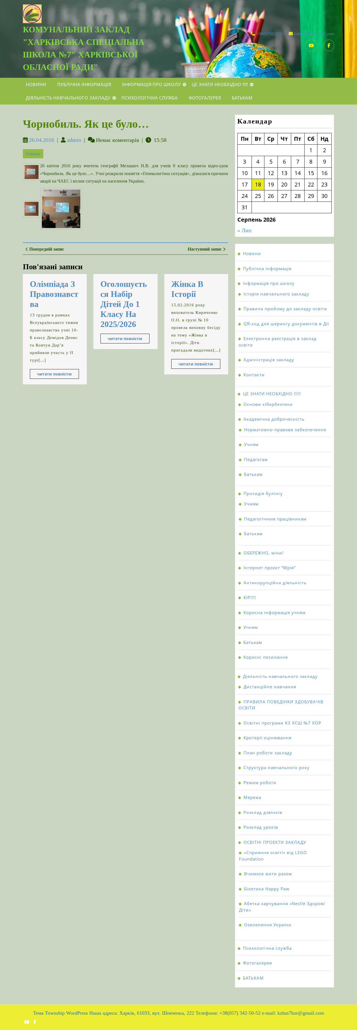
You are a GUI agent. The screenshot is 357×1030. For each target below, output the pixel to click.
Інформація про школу (151, 84)
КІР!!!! (249, 597)
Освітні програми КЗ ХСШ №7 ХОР (282, 723)
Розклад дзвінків (262, 812)
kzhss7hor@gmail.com (314, 33)
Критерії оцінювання (267, 737)
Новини (36, 84)
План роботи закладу (267, 752)
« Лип (244, 230)
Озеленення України (267, 924)
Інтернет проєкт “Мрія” (269, 567)
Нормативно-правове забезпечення (285, 429)
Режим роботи (259, 782)
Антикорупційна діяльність (275, 582)
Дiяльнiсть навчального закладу (68, 98)
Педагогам (256, 459)
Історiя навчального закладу (276, 294)
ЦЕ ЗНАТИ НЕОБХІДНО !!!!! (220, 84)
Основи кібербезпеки (268, 404)
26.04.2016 (41, 140)
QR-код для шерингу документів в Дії (286, 323)
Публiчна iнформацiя (84, 84)
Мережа (252, 797)
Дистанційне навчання (269, 686)
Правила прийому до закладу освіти (285, 308)
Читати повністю (58, 375)
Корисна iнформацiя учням (274, 612)
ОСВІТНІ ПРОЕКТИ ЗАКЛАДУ (274, 842)
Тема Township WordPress (60, 1013)
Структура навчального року (276, 767)
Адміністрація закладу (268, 359)
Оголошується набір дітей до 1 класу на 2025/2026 (123, 304)
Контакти (254, 374)
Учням (251, 444)
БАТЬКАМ (242, 98)
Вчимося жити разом (268, 873)
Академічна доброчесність (274, 419)
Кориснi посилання (265, 657)
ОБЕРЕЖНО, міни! (263, 553)
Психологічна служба (149, 98)
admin (74, 140)
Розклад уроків (260, 827)
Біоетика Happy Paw (267, 888)
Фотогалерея (205, 98)
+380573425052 (270, 33)
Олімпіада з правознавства (54, 294)
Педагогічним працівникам (275, 519)
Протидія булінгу (263, 493)
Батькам (253, 474)
